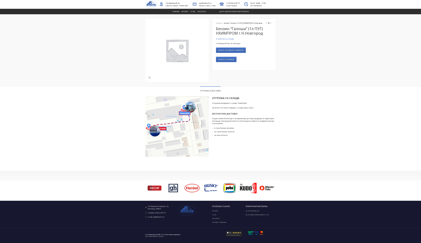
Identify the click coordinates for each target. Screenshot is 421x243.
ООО (152, 234)
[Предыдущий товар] (266, 23)
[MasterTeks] (267, 188)
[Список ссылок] (160, 207)
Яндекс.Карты (249, 108)
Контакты (215, 218)
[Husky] (210, 188)
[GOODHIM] (173, 188)
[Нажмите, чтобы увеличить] (149, 77)
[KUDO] (248, 188)
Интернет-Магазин (219, 222)
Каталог (215, 211)
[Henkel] (192, 188)
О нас (214, 215)
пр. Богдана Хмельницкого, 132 (257, 215)
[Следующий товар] (271, 23)
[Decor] (154, 188)
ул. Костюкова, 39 (252, 211)
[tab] (210, 89)
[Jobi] (229, 188)
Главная (219, 23)
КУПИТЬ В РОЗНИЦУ (226, 59)
